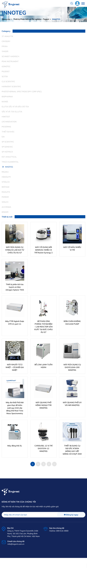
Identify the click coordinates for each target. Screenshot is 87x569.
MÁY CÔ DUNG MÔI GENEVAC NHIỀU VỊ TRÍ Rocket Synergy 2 (43, 250)
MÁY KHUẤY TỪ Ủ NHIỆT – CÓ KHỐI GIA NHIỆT (15, 367)
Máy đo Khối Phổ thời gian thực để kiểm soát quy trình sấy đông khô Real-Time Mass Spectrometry (15, 408)
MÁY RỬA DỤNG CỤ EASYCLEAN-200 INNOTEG (72, 367)
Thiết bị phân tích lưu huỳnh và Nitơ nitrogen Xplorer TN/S (15, 287)
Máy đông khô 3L (14, 446)
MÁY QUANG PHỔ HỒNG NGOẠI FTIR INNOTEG (43, 405)
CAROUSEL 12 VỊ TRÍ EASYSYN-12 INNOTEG (43, 448)
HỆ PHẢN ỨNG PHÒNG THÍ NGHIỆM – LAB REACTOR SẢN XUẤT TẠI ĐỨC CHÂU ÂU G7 (43, 326)
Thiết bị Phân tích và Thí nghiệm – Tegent (31, 19)
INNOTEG (56, 19)
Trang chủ (6, 19)
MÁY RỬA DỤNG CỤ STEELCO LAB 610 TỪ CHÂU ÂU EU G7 (14, 250)
